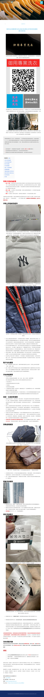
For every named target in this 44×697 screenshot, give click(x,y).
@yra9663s (8, 677)
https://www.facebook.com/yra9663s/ (16, 683)
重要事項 (23, 23)
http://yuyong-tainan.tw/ (11, 681)
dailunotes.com (33, 693)
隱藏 (9, 158)
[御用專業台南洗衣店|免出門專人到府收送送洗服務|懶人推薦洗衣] (7, 2)
